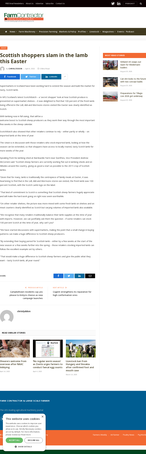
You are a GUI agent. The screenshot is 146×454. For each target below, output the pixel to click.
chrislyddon (15, 69)
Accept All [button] (14, 440)
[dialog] (24, 432)
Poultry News (128, 434)
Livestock (94, 31)
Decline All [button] (33, 440)
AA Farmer (114, 434)
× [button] (42, 417)
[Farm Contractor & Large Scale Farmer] (23, 17)
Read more (26, 434)
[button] (24, 446)
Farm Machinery (27, 31)
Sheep (3, 48)
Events (120, 31)
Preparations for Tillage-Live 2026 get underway (131, 94)
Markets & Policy (67, 31)
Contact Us (60, 3)
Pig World (142, 434)
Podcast (130, 3)
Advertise (39, 3)
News (12, 31)
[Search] (140, 3)
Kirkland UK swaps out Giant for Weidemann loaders (130, 64)
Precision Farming (48, 31)
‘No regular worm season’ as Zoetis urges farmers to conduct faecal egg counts (48, 364)
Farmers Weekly (100, 434)
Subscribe (50, 3)
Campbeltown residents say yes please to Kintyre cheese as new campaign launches (26, 295)
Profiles (82, 31)
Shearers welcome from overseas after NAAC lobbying (13, 364)
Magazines (108, 31)
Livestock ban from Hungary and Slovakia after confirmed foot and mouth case (80, 366)
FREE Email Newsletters (14, 3)
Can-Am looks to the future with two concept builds (133, 80)
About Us (29, 3)
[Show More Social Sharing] (65, 76)
